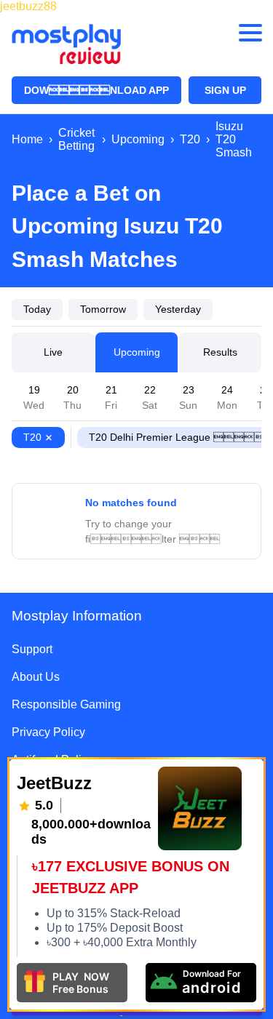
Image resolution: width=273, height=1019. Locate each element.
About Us (36, 677)
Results (220, 352)
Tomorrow (103, 309)
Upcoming (137, 352)
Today (37, 309)
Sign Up (225, 90)
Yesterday (178, 309)
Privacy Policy (48, 732)
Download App (96, 90)
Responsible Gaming (66, 704)
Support (32, 649)
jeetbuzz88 (28, 6)
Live (53, 352)
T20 (32, 437)
